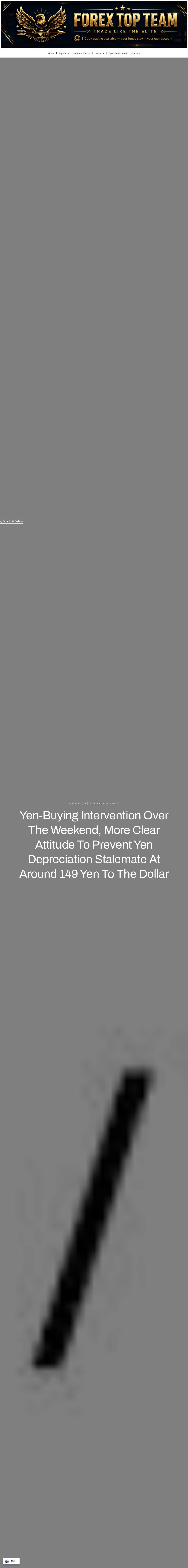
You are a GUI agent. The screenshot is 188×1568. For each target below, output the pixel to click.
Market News (112, 803)
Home (51, 53)
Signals (62, 53)
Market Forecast (97, 803)
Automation (80, 53)
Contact (135, 53)
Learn (98, 53)
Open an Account (118, 53)
